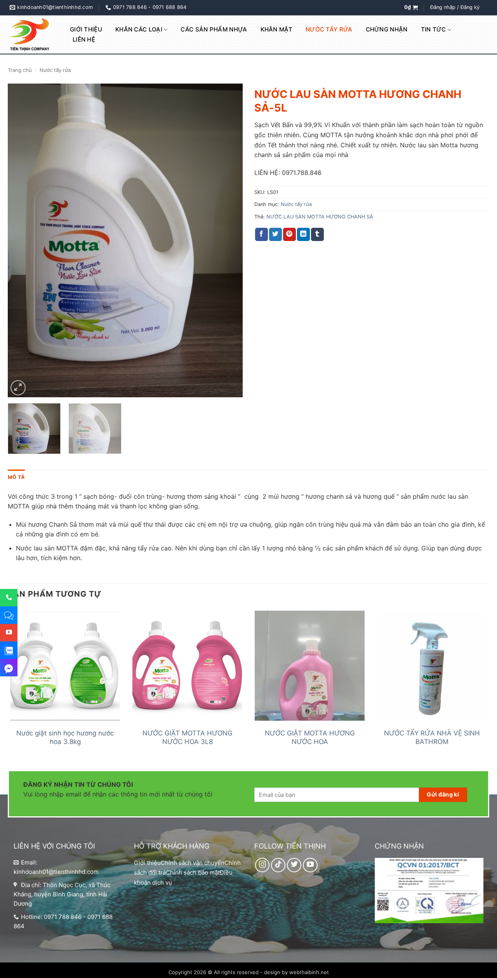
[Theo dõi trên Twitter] (294, 865)
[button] (411, 7)
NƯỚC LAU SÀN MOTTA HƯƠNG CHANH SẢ (319, 217)
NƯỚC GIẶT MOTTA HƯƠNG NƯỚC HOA (310, 737)
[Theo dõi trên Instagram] (262, 865)
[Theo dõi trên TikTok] (278, 865)
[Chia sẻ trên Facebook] (261, 234)
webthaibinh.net (309, 972)
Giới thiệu (86, 29)
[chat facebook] (9, 667)
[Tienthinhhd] (31, 35)
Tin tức (433, 29)
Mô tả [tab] (16, 477)
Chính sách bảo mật (193, 872)
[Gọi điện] (9, 597)
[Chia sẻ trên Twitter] (275, 234)
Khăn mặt (276, 29)
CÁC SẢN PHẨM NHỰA (214, 29)
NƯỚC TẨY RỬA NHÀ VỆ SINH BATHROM (432, 737)
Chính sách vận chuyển (192, 862)
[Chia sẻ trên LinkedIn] (303, 234)
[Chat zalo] (9, 650)
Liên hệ (84, 39)
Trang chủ (20, 70)
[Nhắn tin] (9, 615)
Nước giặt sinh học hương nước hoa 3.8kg (65, 737)
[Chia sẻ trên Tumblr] (317, 234)
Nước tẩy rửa (329, 29)
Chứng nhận (387, 29)
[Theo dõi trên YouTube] (310, 865)
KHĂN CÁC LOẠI (138, 29)
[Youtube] (9, 632)
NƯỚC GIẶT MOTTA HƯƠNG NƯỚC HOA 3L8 (187, 737)
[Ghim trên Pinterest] (289, 234)
